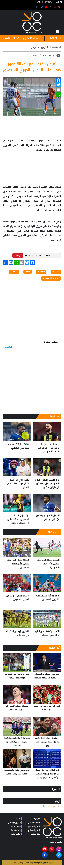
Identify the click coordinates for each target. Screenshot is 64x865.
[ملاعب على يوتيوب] (46, 7)
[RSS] (60, 7)
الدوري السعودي (39, 47)
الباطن (31, 226)
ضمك (6, 221)
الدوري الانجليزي (34, 826)
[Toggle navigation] (57, 31)
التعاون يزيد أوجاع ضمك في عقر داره (17, 633)
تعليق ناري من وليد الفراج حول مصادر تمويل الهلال (17, 483)
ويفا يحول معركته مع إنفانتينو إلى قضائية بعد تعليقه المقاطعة (47, 675)
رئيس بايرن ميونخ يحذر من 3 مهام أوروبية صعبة (47, 707)
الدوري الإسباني (34, 830)
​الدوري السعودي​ (51, 278)
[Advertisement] (32, 161)
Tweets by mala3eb (52, 806)
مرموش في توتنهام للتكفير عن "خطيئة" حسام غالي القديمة (16, 771)
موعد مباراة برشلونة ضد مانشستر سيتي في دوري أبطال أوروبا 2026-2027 (17, 741)
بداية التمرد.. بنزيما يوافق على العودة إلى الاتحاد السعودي (49, 447)
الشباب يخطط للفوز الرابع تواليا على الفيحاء (47, 633)
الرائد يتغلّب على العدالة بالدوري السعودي (48, 597)
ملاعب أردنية (16, 826)
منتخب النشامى (34, 822)
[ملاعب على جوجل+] (51, 7)
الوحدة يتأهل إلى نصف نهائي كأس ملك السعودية (48, 563)
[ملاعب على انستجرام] (55, 7)
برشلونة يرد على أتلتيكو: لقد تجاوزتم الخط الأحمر (17, 707)
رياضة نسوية (16, 830)
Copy (17, 255)
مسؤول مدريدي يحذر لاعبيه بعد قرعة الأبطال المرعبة (17, 675)
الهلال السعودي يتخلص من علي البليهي (48, 517)
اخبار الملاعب (35, 834)
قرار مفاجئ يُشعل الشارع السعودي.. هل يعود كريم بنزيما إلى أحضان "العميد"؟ (47, 483)
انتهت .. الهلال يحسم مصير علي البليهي (18, 446)
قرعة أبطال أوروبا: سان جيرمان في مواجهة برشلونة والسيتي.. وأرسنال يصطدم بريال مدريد (47, 773)
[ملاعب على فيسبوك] (37, 7)
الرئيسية (56, 47)
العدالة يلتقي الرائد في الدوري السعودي (17, 597)
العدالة (56, 145)
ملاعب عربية (16, 834)
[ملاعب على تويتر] (42, 7)
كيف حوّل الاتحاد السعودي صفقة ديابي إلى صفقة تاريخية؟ (18, 519)
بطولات (18, 818)
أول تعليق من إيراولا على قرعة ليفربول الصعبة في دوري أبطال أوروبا (47, 741)
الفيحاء (32, 140)
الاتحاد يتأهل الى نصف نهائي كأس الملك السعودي (18, 563)
